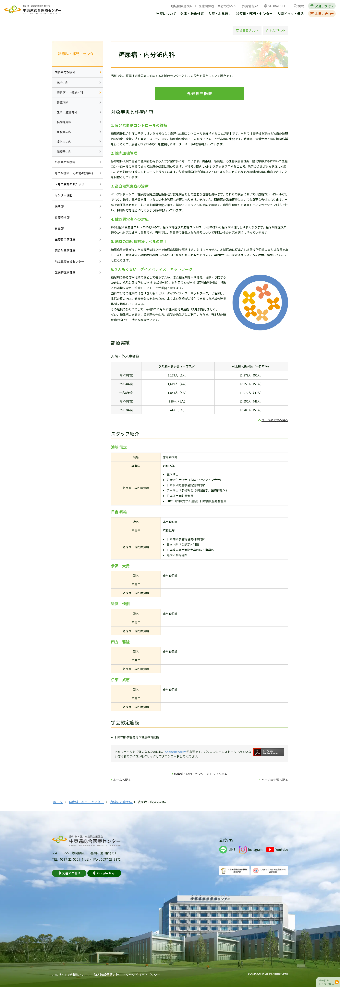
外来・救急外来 (192, 14)
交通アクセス (324, 6)
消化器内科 (64, 142)
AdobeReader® (175, 752)
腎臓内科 (62, 102)
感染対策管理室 (65, 250)
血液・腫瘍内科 (67, 112)
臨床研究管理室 (65, 272)
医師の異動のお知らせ (69, 184)
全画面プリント (247, 30)
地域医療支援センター (69, 261)
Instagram (255, 849)
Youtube (281, 849)
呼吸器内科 (64, 132)
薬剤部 (59, 206)
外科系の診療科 (65, 162)
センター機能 (63, 195)
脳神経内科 (64, 122)
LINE (231, 849)
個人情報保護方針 (106, 974)
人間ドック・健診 (290, 14)
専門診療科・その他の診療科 (74, 173)
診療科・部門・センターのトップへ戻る (200, 774)
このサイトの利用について (71, 974)
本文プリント (275, 30)
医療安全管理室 (65, 239)
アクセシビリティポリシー (141, 974)
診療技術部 (62, 217)
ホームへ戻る (122, 780)
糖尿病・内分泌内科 (70, 92)
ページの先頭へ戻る (274, 420)
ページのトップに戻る (326, 982)
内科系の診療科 (65, 72)
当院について (166, 14)
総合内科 (62, 82)
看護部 (59, 228)
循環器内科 (64, 151)
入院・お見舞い (220, 14)
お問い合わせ (324, 13)
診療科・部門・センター (254, 14)
